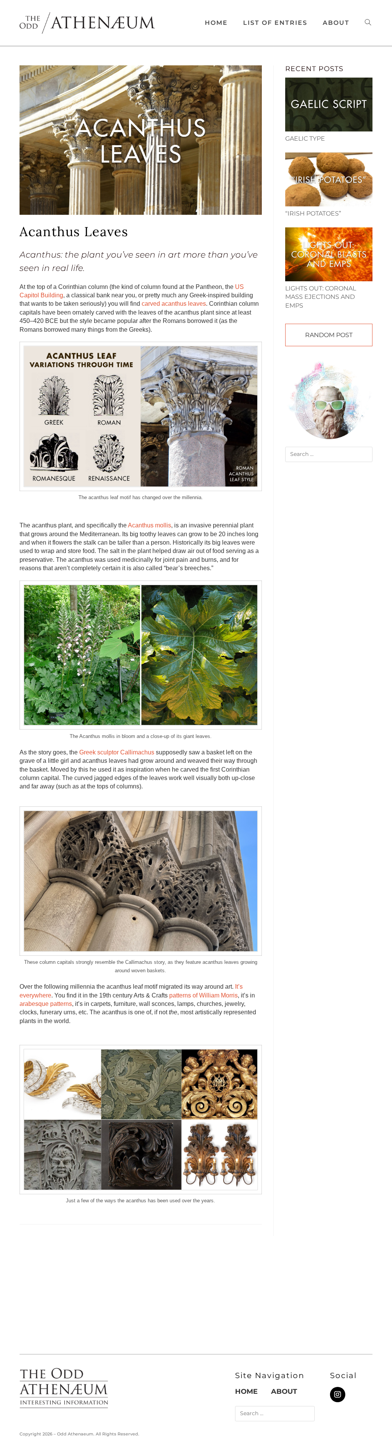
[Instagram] (337, 1394)
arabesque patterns (46, 1004)
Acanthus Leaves (74, 231)
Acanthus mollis (149, 525)
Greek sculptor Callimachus (116, 752)
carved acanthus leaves (174, 303)
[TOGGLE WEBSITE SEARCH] (368, 23)
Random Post (329, 335)
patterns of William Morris (203, 995)
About (284, 1391)
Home (246, 1391)
